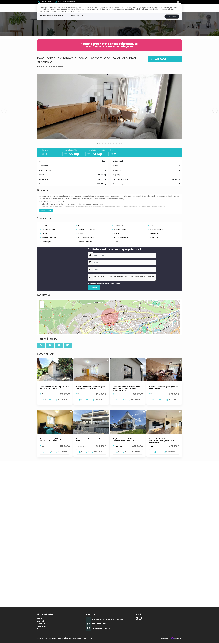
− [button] (42, 306)
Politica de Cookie (75, 16)
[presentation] (4, 110)
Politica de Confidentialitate (52, 16)
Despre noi (41, 626)
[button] (97, 143)
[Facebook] (178, 2)
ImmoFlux (178, 638)
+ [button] (42, 302)
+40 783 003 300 (47, 2)
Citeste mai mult (45, 210)
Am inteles (171, 16)
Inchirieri (41, 623)
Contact (40, 629)
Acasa (39, 618)
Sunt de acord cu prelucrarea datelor (105, 284)
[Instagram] (181, 2)
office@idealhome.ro (66, 2)
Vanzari (40, 621)
